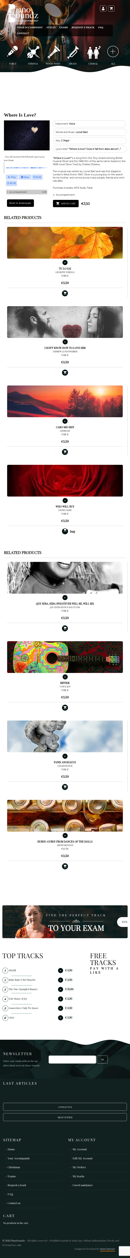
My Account (80, 1149)
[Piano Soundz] (23, 13)
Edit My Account (83, 1158)
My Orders (79, 1167)
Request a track (83, 27)
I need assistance (83, 1185)
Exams (63, 27)
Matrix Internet (107, 1249)
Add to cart (68, 204)
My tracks (78, 1176)
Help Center (65, 1117)
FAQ (100, 27)
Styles (50, 27)
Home (11, 1149)
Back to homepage (20, 203)
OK (102, 1060)
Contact (23, 33)
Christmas (14, 1167)
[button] (65, 293)
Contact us (14, 1203)
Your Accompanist (30, 27)
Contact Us (65, 1107)
